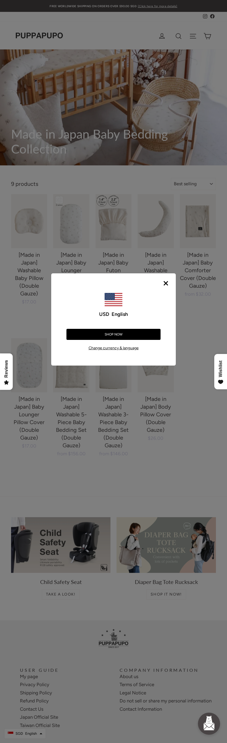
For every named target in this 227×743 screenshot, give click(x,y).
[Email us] (209, 724)
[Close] (165, 283)
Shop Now (114, 334)
